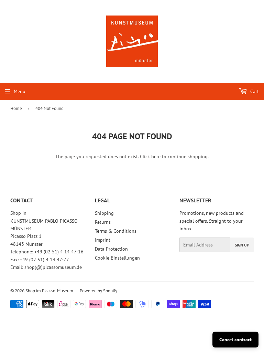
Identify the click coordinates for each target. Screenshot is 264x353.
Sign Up (242, 245)
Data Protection (111, 249)
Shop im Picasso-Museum (49, 291)
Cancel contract (235, 339)
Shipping (104, 213)
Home (16, 108)
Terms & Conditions (115, 231)
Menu (19, 91)
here (156, 156)
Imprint (102, 240)
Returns (103, 222)
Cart (254, 91)
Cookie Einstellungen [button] (117, 258)
